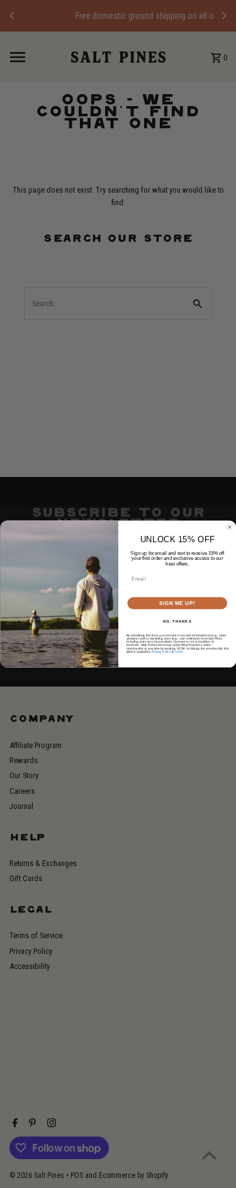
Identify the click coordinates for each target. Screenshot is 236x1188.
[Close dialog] (229, 527)
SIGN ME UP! (177, 603)
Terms (178, 651)
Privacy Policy (160, 651)
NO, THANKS (176, 621)
